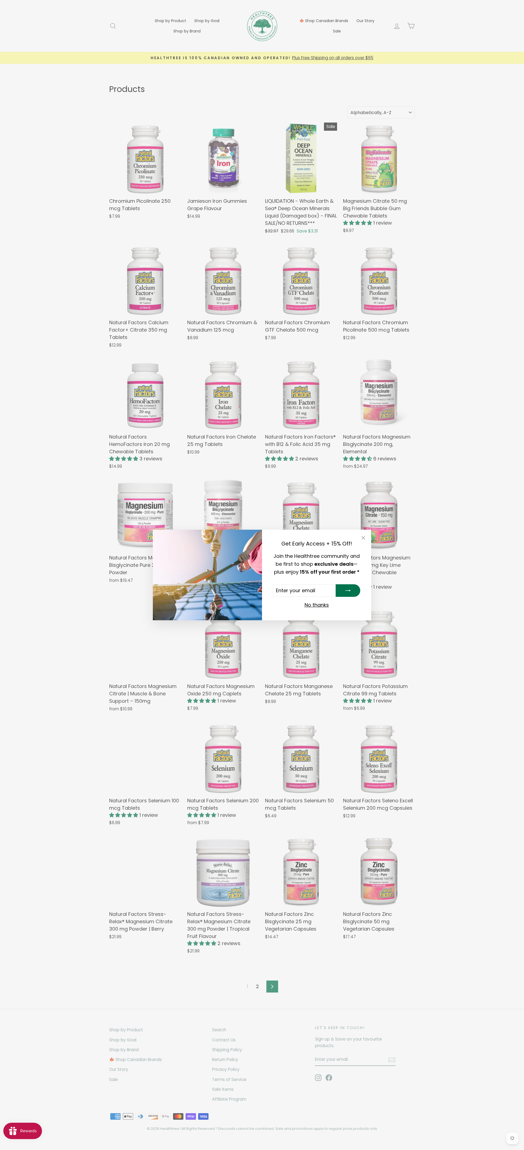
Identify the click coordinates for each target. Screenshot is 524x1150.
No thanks (317, 604)
